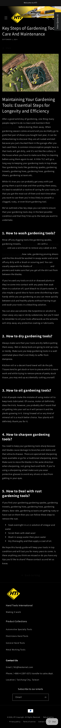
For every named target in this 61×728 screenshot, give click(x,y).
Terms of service (29, 722)
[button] (6, 18)
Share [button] (8, 48)
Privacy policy (14, 722)
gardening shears (41, 266)
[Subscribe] (45, 697)
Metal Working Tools (15, 649)
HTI (14, 717)
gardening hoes (29, 243)
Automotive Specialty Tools (19, 629)
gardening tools (10, 127)
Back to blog (32, 575)
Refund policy (48, 717)
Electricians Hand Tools (17, 636)
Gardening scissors (11, 254)
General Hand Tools (15, 643)
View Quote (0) (57, 21)
